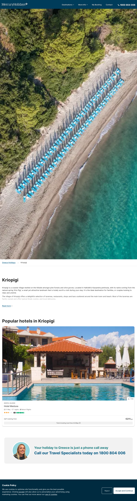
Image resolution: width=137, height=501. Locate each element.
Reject (107, 491)
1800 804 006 (112, 453)
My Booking (97, 5)
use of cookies (51, 494)
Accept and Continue (124, 491)
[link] (68, 376)
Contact (109, 5)
